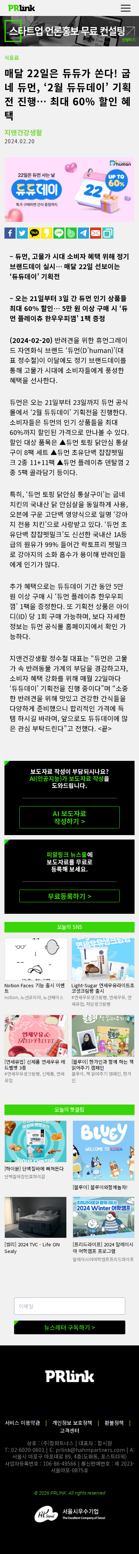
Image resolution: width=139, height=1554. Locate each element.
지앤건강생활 (23, 132)
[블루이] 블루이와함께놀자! (100, 1187)
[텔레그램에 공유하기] (84, 233)
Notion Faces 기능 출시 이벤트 (34, 988)
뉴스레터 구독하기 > (69, 1327)
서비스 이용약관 (22, 1422)
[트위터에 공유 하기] (23, 233)
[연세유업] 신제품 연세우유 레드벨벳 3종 (34, 1064)
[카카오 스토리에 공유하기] (47, 233)
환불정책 (114, 1422)
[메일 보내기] (96, 233)
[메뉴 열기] (125, 8)
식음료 (11, 57)
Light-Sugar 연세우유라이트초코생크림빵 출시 (103, 988)
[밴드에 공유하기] (72, 233)
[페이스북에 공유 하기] (10, 233)
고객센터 (69, 1430)
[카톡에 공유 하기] (35, 233)
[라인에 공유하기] (59, 233)
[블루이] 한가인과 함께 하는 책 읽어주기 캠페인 (103, 1064)
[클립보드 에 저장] (108, 233)
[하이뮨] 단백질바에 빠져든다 (34, 1168)
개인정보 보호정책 (72, 1422)
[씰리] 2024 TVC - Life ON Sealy (32, 1247)
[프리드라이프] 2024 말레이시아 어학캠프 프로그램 (103, 1247)
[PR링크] (21, 8)
